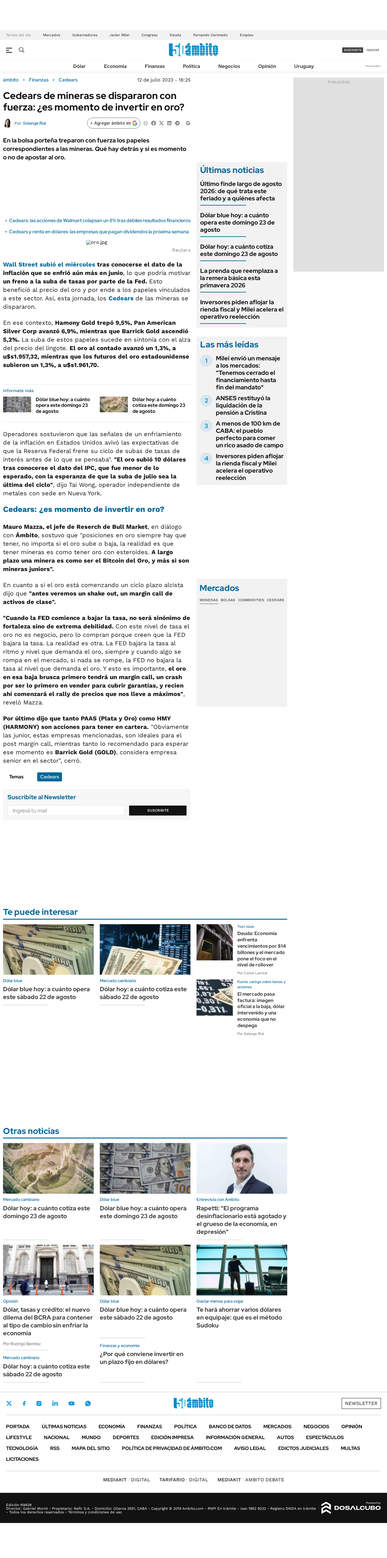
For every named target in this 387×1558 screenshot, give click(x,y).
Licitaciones (22, 1459)
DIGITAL (126, 1480)
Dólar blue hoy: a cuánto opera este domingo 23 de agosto (63, 405)
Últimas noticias (64, 1426)
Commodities (251, 600)
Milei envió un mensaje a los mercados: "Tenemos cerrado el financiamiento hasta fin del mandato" (248, 372)
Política (191, 66)
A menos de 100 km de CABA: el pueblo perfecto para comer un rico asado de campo (249, 434)
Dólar (79, 66)
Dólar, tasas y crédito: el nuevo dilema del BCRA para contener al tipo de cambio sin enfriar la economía (48, 1321)
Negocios (229, 66)
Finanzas (155, 66)
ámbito (11, 80)
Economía (115, 66)
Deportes (126, 1437)
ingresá (372, 50)
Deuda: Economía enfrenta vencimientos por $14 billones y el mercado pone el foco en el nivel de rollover (261, 949)
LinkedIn (55, 1403)
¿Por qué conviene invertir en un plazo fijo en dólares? (142, 1358)
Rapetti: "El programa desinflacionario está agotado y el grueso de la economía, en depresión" (242, 1220)
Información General (235, 1437)
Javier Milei (119, 35)
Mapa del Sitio (91, 1448)
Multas (350, 1448)
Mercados (51, 35)
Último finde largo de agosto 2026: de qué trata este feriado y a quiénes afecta (241, 191)
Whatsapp (88, 1403)
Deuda (175, 35)
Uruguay (304, 66)
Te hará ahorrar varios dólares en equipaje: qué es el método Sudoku (239, 1317)
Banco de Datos (230, 1426)
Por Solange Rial (250, 1033)
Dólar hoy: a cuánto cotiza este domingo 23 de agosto (158, 405)
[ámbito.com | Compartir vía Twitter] (161, 123)
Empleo (246, 35)
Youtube (71, 1403)
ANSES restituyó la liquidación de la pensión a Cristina (243, 405)
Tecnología (22, 1448)
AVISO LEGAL (250, 1448)
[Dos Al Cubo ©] (351, 1508)
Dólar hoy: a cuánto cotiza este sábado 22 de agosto (143, 993)
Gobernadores (84, 35)
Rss (55, 1448)
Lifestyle (19, 1437)
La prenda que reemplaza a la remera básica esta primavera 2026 (239, 278)
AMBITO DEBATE (250, 1480)
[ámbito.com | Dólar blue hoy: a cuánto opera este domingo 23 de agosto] (17, 404)
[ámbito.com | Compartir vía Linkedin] (169, 123)
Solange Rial (34, 123)
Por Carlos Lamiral (252, 973)
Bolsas (228, 600)
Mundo (91, 1437)
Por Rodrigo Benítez (22, 1343)
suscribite (353, 50)
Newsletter (373, 66)
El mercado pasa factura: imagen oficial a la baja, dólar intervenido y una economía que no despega (261, 1010)
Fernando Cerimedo (210, 35)
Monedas (209, 600)
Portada (18, 1426)
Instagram (39, 1403)
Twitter (9, 1403)
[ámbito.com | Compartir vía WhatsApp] (145, 123)
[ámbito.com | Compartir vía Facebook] (153, 123)
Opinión (267, 66)
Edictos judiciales (303, 1448)
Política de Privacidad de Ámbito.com (172, 1448)
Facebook (24, 1403)
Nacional (57, 1437)
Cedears (68, 80)
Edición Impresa (172, 1437)
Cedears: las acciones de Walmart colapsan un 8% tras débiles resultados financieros (99, 220)
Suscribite (158, 810)
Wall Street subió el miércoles (49, 264)
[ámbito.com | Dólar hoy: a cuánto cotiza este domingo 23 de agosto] (114, 404)
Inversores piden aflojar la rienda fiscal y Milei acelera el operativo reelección (242, 309)
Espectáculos (325, 1437)
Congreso (149, 35)
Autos (285, 1437)
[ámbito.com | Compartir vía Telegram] (177, 123)
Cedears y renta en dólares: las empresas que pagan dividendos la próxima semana (99, 231)
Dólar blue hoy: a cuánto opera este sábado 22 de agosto (46, 993)
